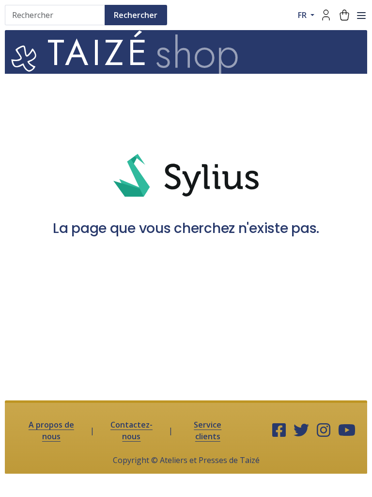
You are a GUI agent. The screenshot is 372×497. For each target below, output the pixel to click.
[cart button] (344, 15)
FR (303, 15)
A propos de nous (51, 430)
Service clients (207, 430)
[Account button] (326, 15)
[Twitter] (301, 430)
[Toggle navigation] (361, 15)
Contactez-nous (131, 430)
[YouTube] (347, 430)
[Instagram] (323, 430)
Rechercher (135, 15)
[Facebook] (279, 430)
